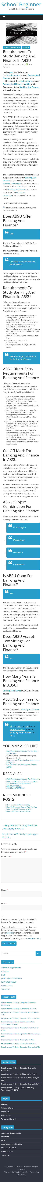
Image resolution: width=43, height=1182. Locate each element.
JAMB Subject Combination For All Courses (23, 779)
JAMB (3, 975)
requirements (25, 81)
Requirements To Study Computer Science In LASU (20, 1047)
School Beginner (21, 4)
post (11, 72)
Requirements (13, 75)
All (11, 726)
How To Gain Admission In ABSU (19, 809)
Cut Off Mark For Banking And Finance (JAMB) (21, 765)
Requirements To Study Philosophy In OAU (17, 1040)
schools (20, 186)
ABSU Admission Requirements (18, 783)
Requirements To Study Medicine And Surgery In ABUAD (19, 827)
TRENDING (5, 989)
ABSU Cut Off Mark (14, 786)
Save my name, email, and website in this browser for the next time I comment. (18, 921)
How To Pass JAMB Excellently (18, 805)
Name (4, 890)
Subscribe (9, 933)
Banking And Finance (12, 84)
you (27, 726)
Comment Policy (7, 1108)
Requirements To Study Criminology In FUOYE (18, 1043)
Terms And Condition (9, 1119)
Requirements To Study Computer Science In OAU (20, 1018)
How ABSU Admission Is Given (18, 811)
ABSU (27, 84)
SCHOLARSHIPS (7, 986)
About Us (4, 1104)
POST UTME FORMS (8, 982)
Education (26, 47)
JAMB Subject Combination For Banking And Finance (21, 752)
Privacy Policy (6, 1115)
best (19, 726)
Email (4, 903)
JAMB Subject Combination (11, 978)
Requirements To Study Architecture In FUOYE (19, 1009)
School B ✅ (24, 64)
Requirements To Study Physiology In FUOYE (20, 836)
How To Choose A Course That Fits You (21, 807)
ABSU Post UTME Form (15, 788)
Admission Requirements (12, 47)
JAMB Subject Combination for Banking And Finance (23, 357)
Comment (6, 856)
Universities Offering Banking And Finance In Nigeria (23, 761)
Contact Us (5, 1111)
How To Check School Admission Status (21, 781)
